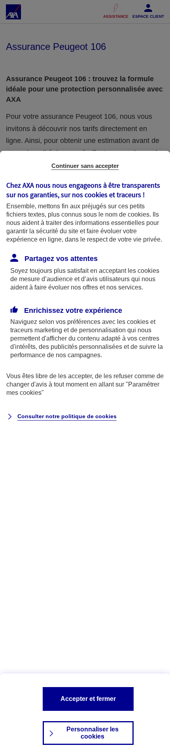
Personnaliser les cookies (92, 733)
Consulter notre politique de (67, 416)
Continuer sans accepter (85, 165)
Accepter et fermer (88, 698)
